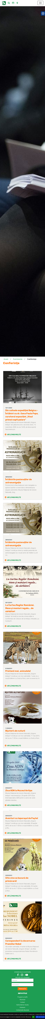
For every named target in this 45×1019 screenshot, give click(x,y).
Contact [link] (22, 1002)
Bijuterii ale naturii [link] (15, 731)
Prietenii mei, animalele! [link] (18, 671)
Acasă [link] (6, 359)
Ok (33, 1017)
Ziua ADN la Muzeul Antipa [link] (18, 790)
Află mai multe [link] (14, 435)
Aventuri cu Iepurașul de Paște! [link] (21, 818)
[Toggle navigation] (40, 3)
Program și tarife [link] (23, 997)
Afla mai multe (40, 1017)
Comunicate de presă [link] (22, 1010)
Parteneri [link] (22, 1007)
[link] (8, 3)
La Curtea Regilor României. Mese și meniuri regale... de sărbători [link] (19, 608)
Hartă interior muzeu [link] (22, 1005)
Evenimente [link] (17, 359)
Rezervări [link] (22, 999)
